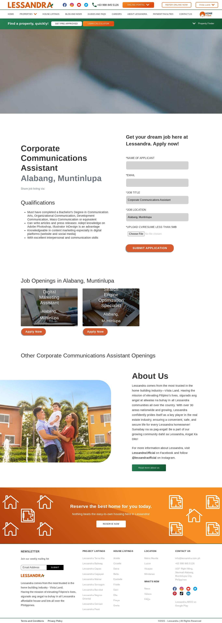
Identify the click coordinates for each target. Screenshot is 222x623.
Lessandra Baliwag (93, 563)
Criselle (117, 563)
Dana (116, 568)
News (147, 588)
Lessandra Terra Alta (93, 558)
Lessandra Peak (91, 609)
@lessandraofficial (144, 457)
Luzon (147, 563)
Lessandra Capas (92, 568)
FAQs (147, 599)
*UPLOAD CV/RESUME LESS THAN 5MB (151, 227)
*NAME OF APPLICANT (140, 158)
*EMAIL (130, 175)
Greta (116, 605)
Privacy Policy (55, 621)
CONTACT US (185, 14)
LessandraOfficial (143, 453)
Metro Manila (151, 558)
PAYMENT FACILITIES (163, 14)
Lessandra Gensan (93, 604)
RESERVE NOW (111, 524)
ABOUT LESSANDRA (137, 14)
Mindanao (149, 574)
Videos (147, 594)
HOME (11, 14)
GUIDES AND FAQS (97, 14)
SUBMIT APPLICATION (150, 248)
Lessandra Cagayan (93, 574)
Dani (115, 589)
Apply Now (33, 331)
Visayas (148, 568)
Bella (116, 574)
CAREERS (117, 14)
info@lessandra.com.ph (187, 558)
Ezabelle (118, 579)
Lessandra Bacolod (93, 589)
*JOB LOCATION (136, 209)
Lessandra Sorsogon (94, 584)
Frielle (116, 584)
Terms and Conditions (32, 621)
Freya (116, 600)
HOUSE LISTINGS (51, 14)
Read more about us (148, 468)
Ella (115, 595)
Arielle (116, 558)
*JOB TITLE (133, 192)
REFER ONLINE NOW (176, 5)
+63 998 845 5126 (185, 563)
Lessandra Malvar (92, 579)
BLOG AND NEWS (73, 14)
